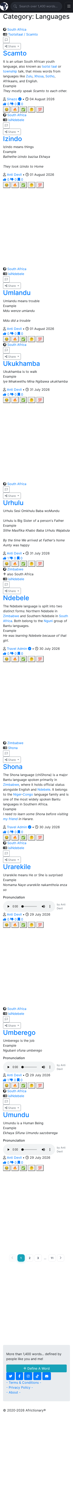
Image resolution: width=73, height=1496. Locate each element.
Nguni (48, 621)
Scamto (15, 53)
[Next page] (60, 1258)
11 (52, 1258)
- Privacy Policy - (19, 1387)
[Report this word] (6, 40)
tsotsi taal (49, 66)
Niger (17, 794)
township (10, 71)
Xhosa (39, 76)
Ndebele (16, 598)
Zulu (29, 76)
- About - (13, 1392)
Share (12, 46)
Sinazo (12, 99)
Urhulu (13, 503)
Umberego (19, 1032)
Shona (13, 748)
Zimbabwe (15, 569)
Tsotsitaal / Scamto (23, 34)
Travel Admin (17, 649)
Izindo (12, 139)
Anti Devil (15, 175)
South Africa (16, 29)
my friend (10, 819)
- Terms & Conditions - (23, 1382)
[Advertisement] (36, 225)
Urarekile (17, 867)
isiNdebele (16, 120)
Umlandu (17, 293)
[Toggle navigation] (68, 6)
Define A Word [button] (38, 1368)
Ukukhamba (21, 363)
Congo (28, 794)
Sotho (50, 76)
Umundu (16, 1115)
